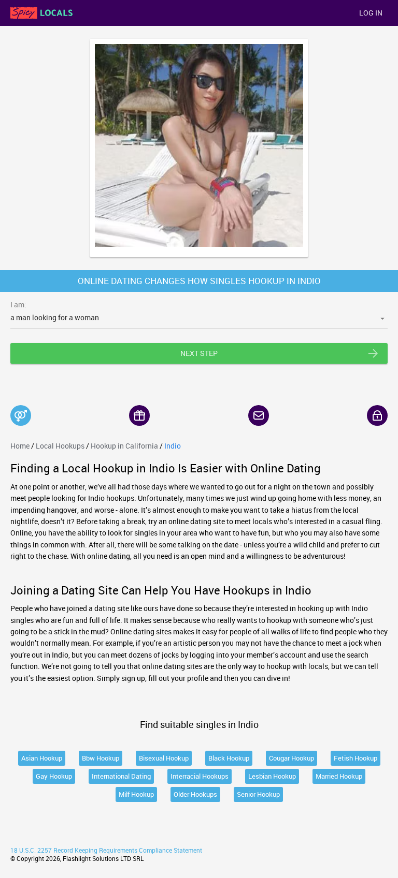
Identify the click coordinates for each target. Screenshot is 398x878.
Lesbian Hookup (272, 776)
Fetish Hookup (355, 758)
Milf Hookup (136, 794)
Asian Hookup (41, 758)
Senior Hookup (258, 794)
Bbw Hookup (100, 758)
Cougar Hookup (291, 758)
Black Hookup (228, 758)
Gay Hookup (54, 776)
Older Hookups (195, 794)
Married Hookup (339, 776)
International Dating (121, 776)
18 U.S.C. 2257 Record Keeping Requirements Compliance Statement (106, 850)
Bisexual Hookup (164, 758)
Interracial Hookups (199, 776)
